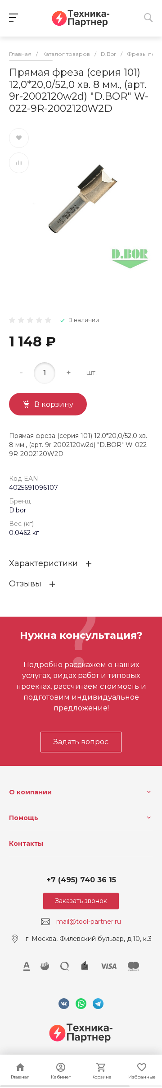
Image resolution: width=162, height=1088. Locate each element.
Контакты (26, 843)
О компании (30, 792)
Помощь (23, 818)
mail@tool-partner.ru (88, 921)
